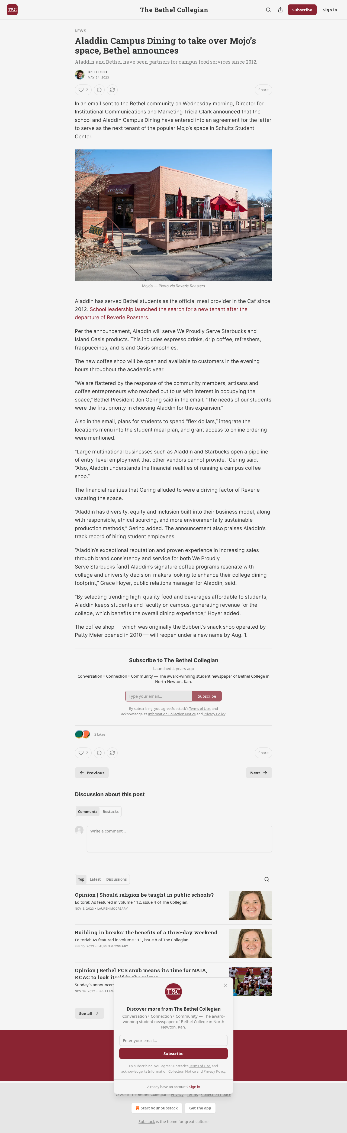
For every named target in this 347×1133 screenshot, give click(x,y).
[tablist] (98, 811)
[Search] (268, 9)
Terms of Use (199, 1065)
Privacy (177, 1094)
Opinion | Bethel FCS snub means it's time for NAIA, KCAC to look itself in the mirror (141, 974)
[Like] (78, 915)
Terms (192, 1094)
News (80, 30)
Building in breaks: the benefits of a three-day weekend (146, 932)
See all (85, 1013)
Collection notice (216, 1094)
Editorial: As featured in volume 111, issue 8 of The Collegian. (132, 939)
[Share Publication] (280, 9)
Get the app (200, 1108)
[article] (173, 905)
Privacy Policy (214, 1071)
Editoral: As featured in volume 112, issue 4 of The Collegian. (131, 902)
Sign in (330, 9)
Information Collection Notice (172, 1071)
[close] (225, 985)
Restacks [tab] (110, 811)
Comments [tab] (87, 811)
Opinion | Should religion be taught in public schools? (144, 894)
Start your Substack (159, 1108)
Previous (95, 772)
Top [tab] (81, 879)
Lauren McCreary (112, 908)
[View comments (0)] (99, 89)
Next (255, 772)
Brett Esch (97, 72)
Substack (147, 1121)
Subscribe (302, 9)
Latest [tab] (95, 879)
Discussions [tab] (116, 879)
